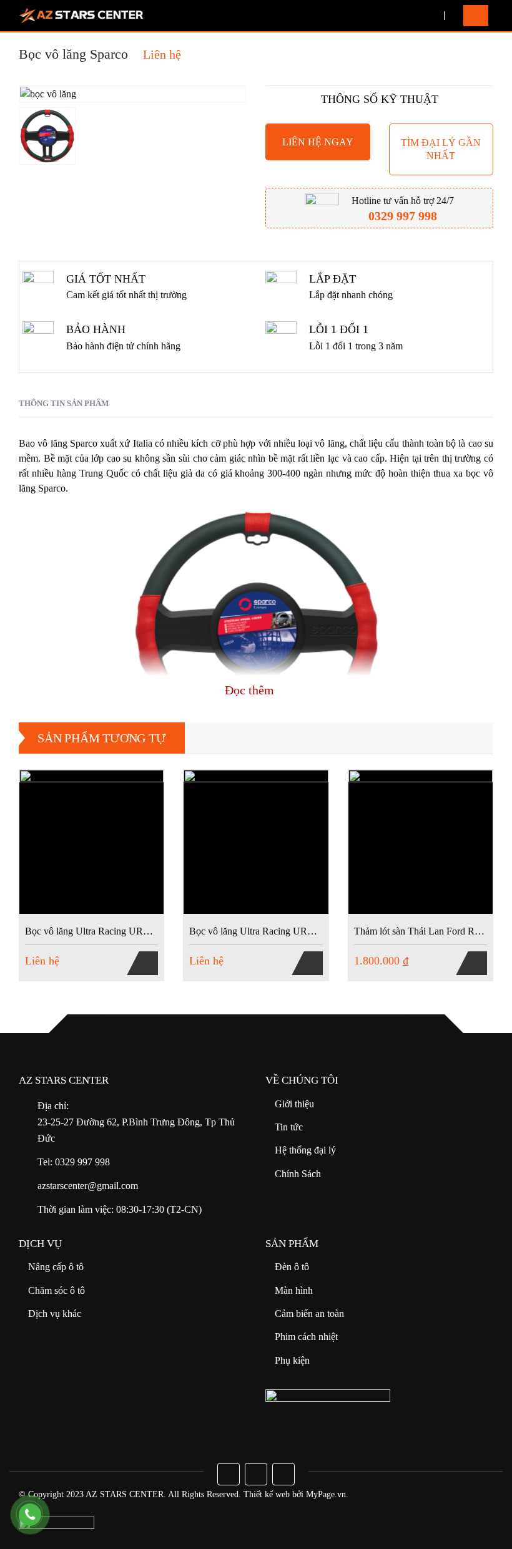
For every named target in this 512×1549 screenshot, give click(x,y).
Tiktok (283, 1474)
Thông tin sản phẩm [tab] (64, 403)
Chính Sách (298, 1173)
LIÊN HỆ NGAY (317, 142)
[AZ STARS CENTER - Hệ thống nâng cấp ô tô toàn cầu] (81, 15)
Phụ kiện (292, 1360)
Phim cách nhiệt (306, 1336)
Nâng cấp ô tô (56, 1266)
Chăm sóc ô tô (56, 1290)
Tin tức (289, 1127)
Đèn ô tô (292, 1266)
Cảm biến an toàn (309, 1313)
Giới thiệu (294, 1104)
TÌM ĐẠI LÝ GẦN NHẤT (441, 149)
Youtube (256, 1474)
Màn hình (294, 1290)
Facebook (228, 1474)
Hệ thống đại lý (305, 1150)
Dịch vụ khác (54, 1313)
